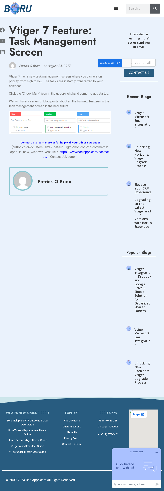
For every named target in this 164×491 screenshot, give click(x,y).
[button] (116, 8)
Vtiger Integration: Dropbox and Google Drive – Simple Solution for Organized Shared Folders (142, 290)
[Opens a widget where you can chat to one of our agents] (137, 468)
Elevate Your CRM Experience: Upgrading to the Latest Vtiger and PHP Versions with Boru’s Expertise (143, 205)
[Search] (155, 9)
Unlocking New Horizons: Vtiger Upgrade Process (142, 156)
